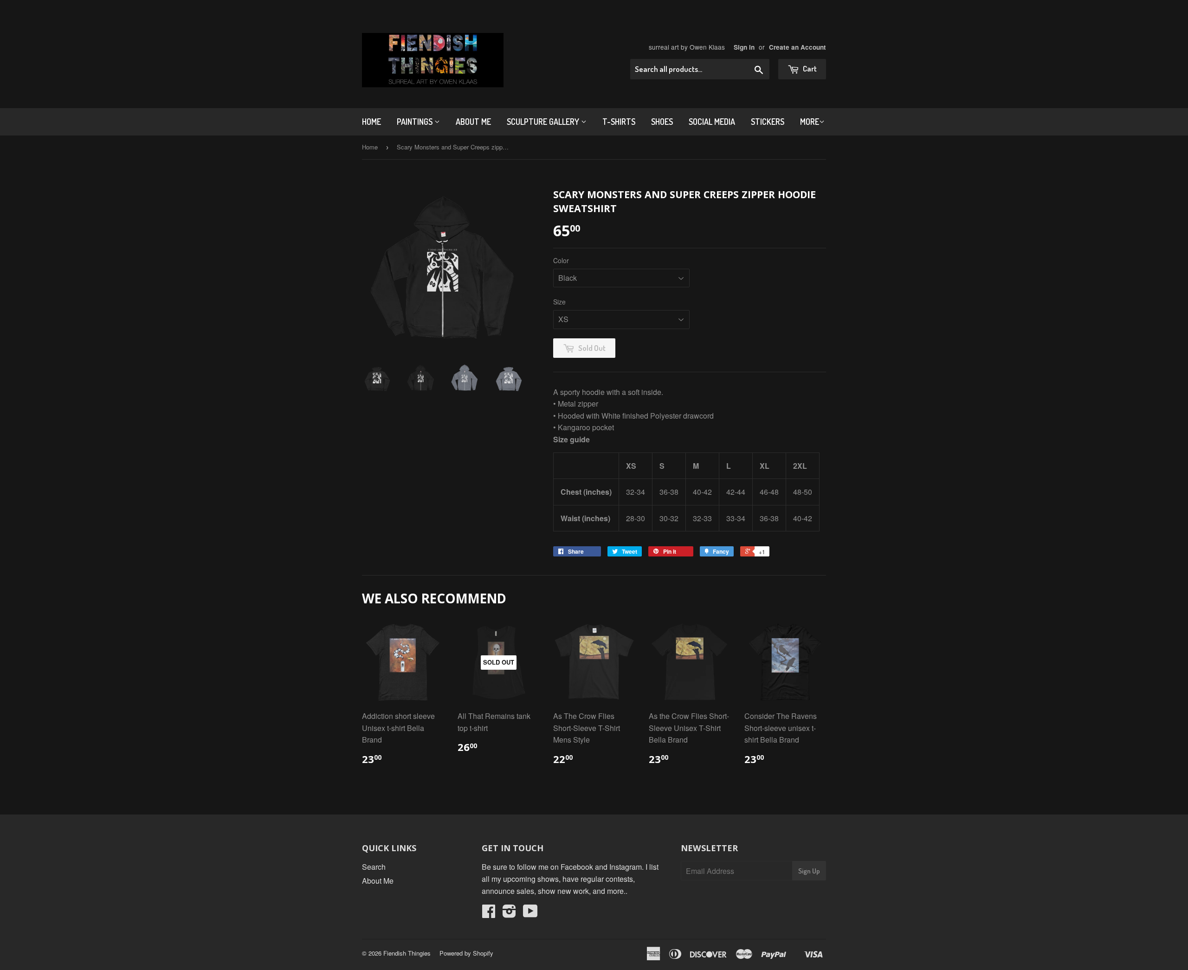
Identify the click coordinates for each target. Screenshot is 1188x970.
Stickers (767, 121)
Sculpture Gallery (544, 121)
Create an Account (797, 47)
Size (559, 301)
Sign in (744, 47)
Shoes (662, 121)
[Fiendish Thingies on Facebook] (489, 913)
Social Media (712, 121)
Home (371, 121)
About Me (473, 121)
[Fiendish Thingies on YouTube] (530, 913)
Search (374, 866)
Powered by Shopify (466, 953)
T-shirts (618, 121)
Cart (809, 68)
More (809, 121)
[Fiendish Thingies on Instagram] (509, 913)
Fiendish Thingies (407, 953)
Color (561, 260)
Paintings (415, 121)
